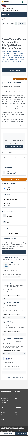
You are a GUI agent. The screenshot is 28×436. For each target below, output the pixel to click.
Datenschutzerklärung (19, 394)
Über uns (3, 412)
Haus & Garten (4, 396)
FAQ (2, 414)
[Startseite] (7, 2)
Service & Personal (5, 400)
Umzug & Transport (5, 398)
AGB (16, 398)
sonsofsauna (9, 216)
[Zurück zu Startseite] (3, 19)
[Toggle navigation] (24, 14)
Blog (16, 412)
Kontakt (2, 410)
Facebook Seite (10, 189)
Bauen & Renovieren (5, 394)
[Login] (22, 2)
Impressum (17, 396)
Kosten (2, 421)
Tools (16, 410)
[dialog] (14, 431)
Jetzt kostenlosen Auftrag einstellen (14, 252)
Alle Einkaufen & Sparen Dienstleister (15, 377)
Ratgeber (17, 414)
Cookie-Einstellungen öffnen (15, 146)
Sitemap (2, 424)
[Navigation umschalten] (25, 2)
